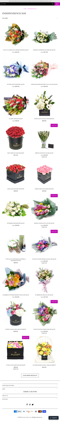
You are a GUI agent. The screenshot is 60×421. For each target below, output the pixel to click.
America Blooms (30, 4)
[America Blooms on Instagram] (30, 404)
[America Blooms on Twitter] (33, 404)
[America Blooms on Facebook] (27, 404)
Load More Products (30, 375)
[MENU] (0, 3)
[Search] (52, 3)
